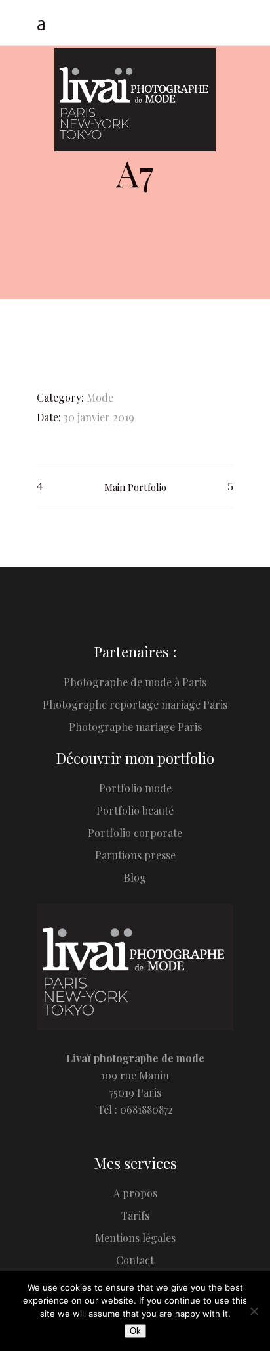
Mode (100, 397)
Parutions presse (135, 855)
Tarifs (135, 1215)
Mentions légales (135, 1237)
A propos (135, 1193)
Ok (135, 1331)
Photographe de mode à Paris (135, 682)
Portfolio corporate (135, 833)
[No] (253, 1310)
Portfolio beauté (135, 810)
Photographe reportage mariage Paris (135, 704)
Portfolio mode (135, 788)
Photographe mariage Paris (135, 727)
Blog (135, 877)
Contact (135, 1260)
